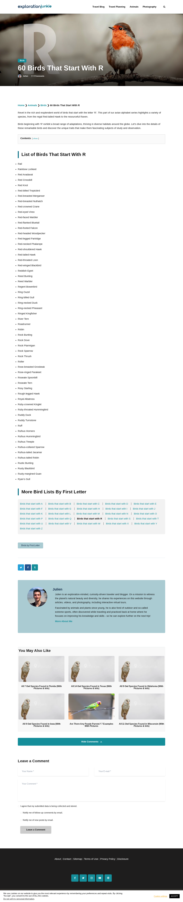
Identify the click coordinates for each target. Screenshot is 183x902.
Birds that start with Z (31, 528)
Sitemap (77, 859)
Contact (67, 859)
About (58, 859)
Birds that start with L (59, 513)
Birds (22, 60)
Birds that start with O (145, 513)
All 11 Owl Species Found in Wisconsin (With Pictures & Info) (141, 725)
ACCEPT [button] (174, 896)
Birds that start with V (59, 523)
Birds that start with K (31, 513)
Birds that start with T (147, 518)
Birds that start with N (116, 513)
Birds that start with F (31, 508)
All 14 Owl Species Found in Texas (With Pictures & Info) (91, 687)
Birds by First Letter (30, 545)
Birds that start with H (88, 508)
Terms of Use (91, 859)
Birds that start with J (144, 508)
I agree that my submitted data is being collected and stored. (48, 806)
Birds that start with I (116, 508)
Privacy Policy (107, 859)
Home (21, 105)
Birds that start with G (59, 508)
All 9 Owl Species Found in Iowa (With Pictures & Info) (42, 725)
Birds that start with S (119, 518)
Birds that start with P (31, 518)
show (35, 138)
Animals (32, 105)
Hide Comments (90, 741)
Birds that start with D (116, 503)
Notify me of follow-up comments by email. (43, 813)
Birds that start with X (117, 523)
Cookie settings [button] (160, 896)
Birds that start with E (145, 503)
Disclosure (122, 859)
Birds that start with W (88, 523)
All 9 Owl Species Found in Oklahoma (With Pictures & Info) (141, 687)
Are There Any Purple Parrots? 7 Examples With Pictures (91, 725)
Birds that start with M (88, 513)
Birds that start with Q (59, 518)
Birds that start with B (59, 503)
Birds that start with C (88, 503)
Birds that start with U (31, 523)
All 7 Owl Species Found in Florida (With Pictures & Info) (41, 687)
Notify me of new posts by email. (38, 820)
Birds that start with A (31, 503)
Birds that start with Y (145, 523)
